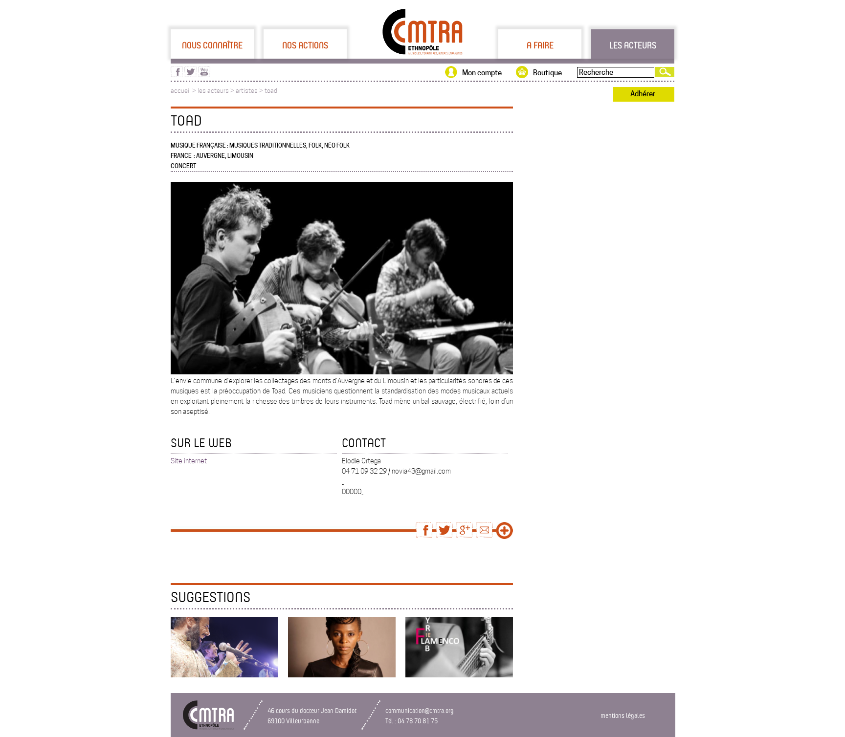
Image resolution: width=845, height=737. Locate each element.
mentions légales (622, 715)
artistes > (250, 90)
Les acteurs (632, 45)
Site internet (189, 461)
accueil (181, 90)
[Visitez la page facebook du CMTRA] (177, 75)
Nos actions (305, 45)
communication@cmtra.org (419, 710)
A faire (540, 45)
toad (271, 90)
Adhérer (642, 93)
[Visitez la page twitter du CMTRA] (190, 75)
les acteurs (213, 90)
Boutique (547, 72)
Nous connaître (212, 45)
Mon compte (482, 72)
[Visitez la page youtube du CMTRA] (204, 75)
